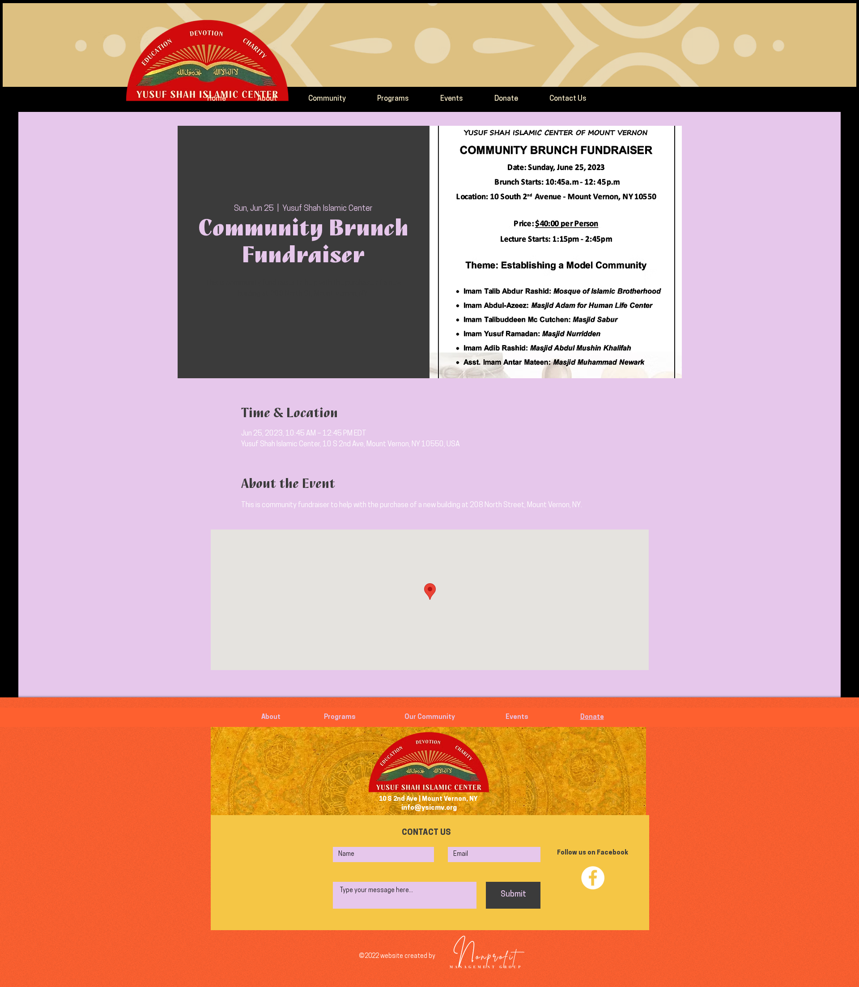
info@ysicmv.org (429, 808)
